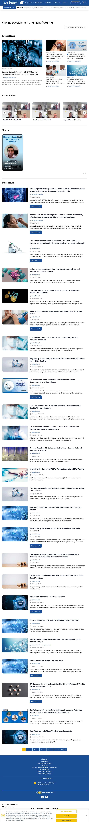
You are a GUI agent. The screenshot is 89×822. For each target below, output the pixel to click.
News (47, 808)
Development (33, 7)
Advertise (44, 761)
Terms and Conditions (44, 771)
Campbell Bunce (46, 645)
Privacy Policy (44, 769)
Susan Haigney (36, 513)
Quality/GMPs (70, 7)
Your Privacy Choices (44, 774)
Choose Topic (8, 7)
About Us (44, 759)
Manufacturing (55, 7)
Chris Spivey (35, 715)
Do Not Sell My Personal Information (44, 767)
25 (62, 749)
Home (32, 808)
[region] (44, 815)
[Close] (86, 815)
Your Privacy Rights (66, 811)
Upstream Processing (81, 7)
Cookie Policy (19, 820)
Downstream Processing (44, 7)
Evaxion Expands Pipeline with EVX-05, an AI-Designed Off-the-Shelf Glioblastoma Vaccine (20, 73)
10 (55, 749)
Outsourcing (63, 7)
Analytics (26, 7)
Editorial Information (44, 763)
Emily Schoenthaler (37, 194)
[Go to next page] (65, 749)
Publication (48, 3)
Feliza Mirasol (36, 248)
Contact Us (44, 765)
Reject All (66, 816)
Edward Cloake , (36, 645)
